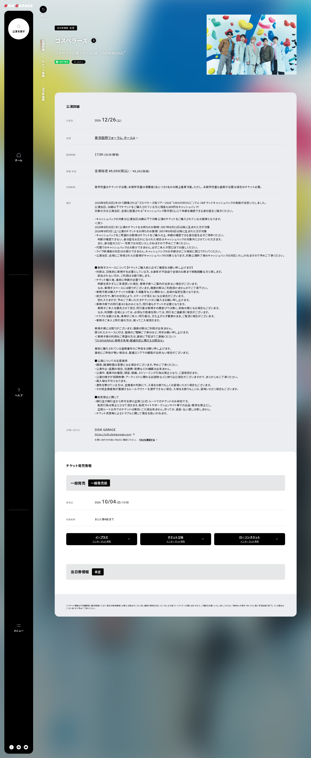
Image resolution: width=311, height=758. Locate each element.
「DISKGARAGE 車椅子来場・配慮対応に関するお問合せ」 (129, 340)
